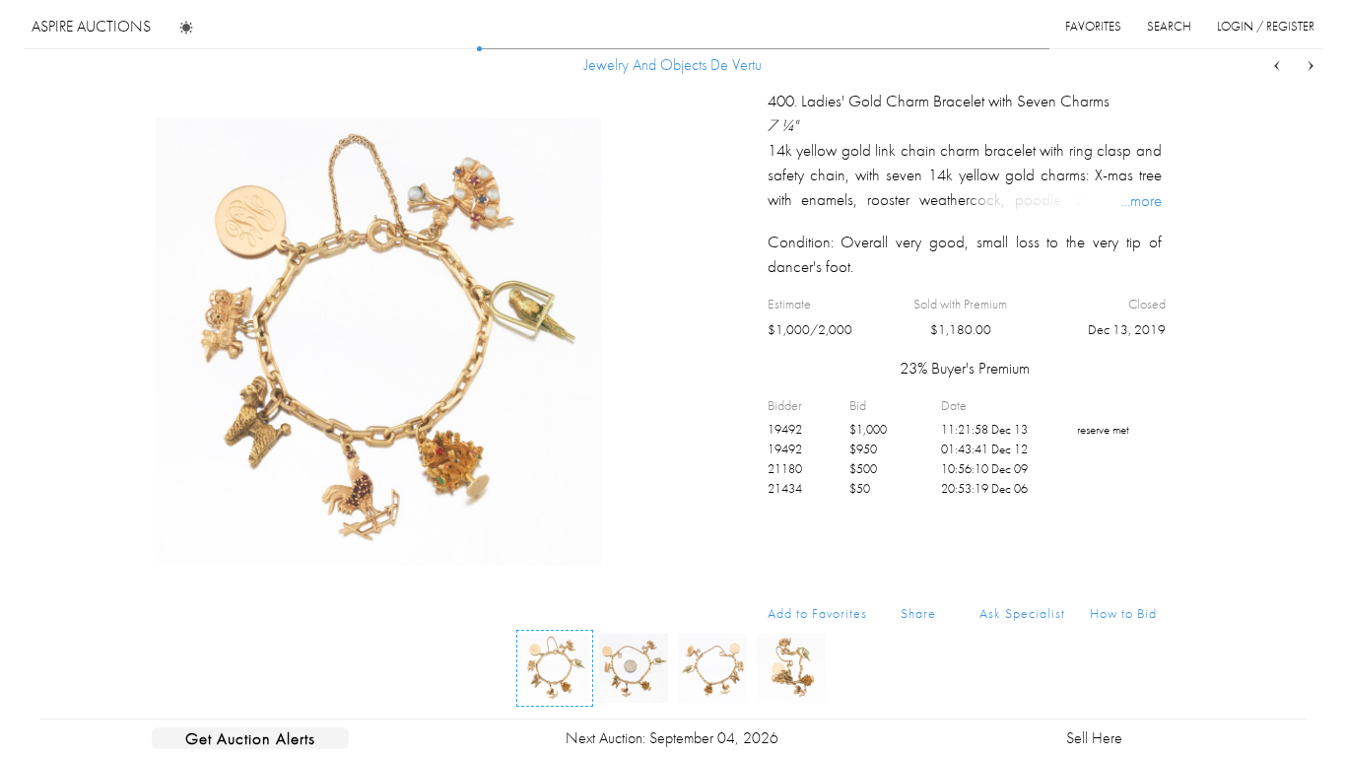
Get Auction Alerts (250, 738)
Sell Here (1094, 737)
